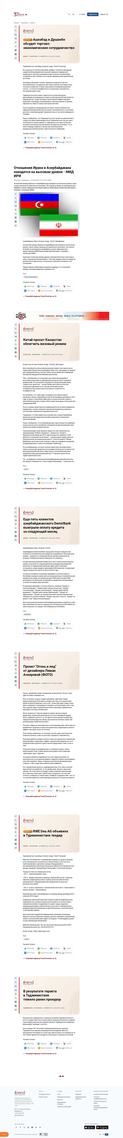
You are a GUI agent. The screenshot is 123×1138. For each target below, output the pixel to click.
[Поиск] (69, 14)
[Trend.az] (20, 14)
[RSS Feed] (40, 1127)
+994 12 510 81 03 (19, 1113)
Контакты (60, 1099)
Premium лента (43, 1097)
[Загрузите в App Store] (89, 1127)
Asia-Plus (43, 1024)
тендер (26, 939)
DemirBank (27, 614)
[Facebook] (20, 1127)
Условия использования (101, 1094)
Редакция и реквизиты (64, 1097)
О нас (58, 1094)
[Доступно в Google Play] (102, 1127)
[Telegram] (32, 1127)
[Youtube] (28, 1127)
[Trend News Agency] (20, 1093)
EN (100, 1134)
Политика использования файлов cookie (101, 1107)
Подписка (78, 1094)
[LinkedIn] (36, 1127)
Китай (26, 469)
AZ (103, 1134)
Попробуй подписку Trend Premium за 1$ (40, 148)
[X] (24, 1127)
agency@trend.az (19, 1115)
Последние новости (44, 1094)
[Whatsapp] (16, 1127)
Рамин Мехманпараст (30, 277)
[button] (15, 26)
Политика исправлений (64, 1106)
